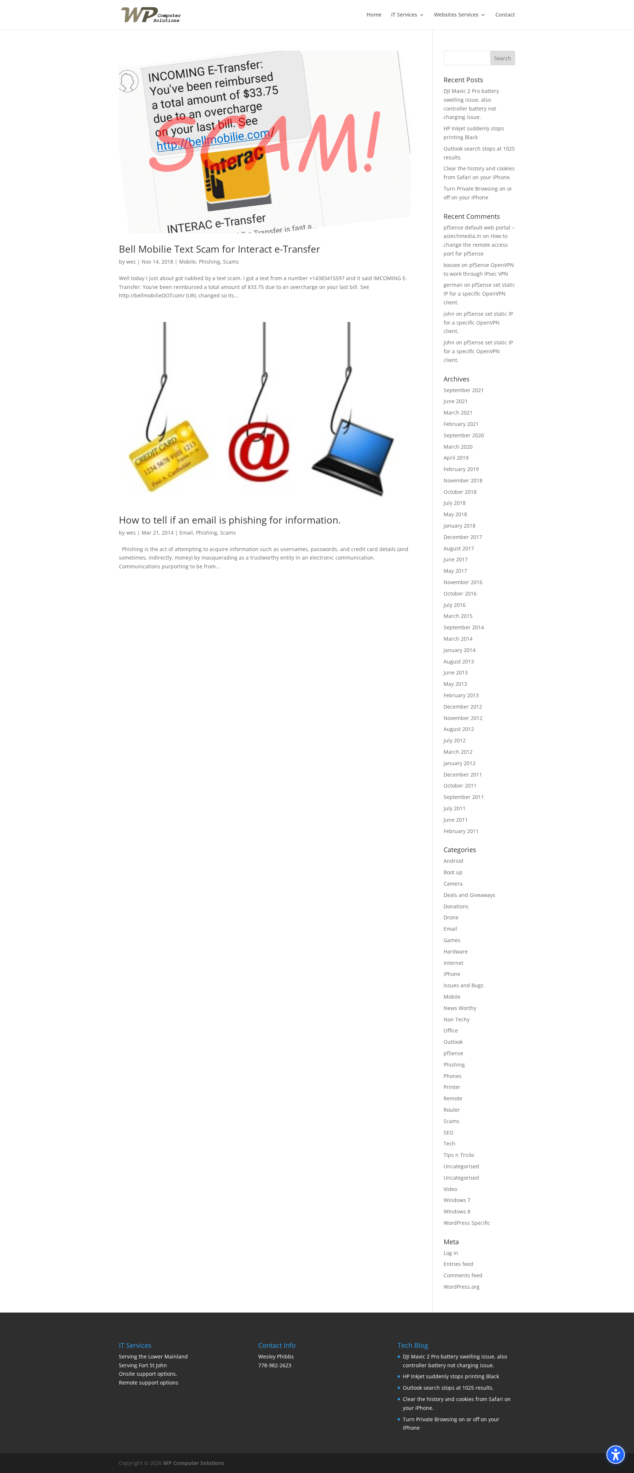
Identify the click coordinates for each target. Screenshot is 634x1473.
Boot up (453, 872)
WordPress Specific (467, 1222)
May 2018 (455, 514)
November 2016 (463, 582)
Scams (231, 261)
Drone (451, 917)
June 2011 (456, 819)
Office (451, 1030)
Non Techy (457, 1019)
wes (131, 261)
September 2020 (464, 435)
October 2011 (460, 785)
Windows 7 (457, 1200)
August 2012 (459, 728)
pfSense (453, 1053)
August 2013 (459, 661)
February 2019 (461, 469)
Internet (453, 962)
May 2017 (455, 570)
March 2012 (458, 751)
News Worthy (460, 1008)
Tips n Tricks (459, 1154)
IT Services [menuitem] (404, 15)
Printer (452, 1086)
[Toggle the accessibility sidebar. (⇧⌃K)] (615, 1454)
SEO (448, 1132)
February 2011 (461, 831)
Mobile (187, 261)
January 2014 (460, 650)
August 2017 (459, 548)
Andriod (453, 860)
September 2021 (464, 390)
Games (452, 940)
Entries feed (458, 1263)
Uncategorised (461, 1166)
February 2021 (461, 423)
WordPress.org (462, 1286)
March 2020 (458, 446)
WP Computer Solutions (193, 1462)
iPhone (452, 973)
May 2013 (455, 683)
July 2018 (455, 502)
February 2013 (461, 695)
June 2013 (456, 672)
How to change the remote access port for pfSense (476, 244)
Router (452, 1109)
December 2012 (463, 706)
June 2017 (456, 559)
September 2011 (464, 796)
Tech (449, 1143)
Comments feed (463, 1275)
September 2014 (464, 627)
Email (186, 532)
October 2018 (460, 491)
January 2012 (460, 763)
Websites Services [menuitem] (456, 15)
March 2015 (458, 615)
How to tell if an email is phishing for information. (230, 519)
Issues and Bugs (464, 985)
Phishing (209, 261)
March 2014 (458, 638)
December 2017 (463, 536)
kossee (452, 264)
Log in (451, 1252)
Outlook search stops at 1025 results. (448, 1387)
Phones (453, 1075)
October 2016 (460, 593)
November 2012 (463, 717)
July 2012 (455, 740)
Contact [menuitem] (505, 15)
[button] (502, 58)
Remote (453, 1098)
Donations (456, 906)
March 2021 (458, 412)
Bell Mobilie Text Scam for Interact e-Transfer (219, 249)
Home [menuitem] (374, 15)
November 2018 (463, 480)
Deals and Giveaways (469, 894)
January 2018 (460, 525)
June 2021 (456, 401)
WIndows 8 (457, 1211)
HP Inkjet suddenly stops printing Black (451, 1376)
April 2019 (456, 457)
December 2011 (463, 774)
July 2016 (455, 604)
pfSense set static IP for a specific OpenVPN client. (479, 293)
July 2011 (455, 808)
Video (450, 1189)
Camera (453, 883)
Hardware (456, 951)
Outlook (453, 1041)
